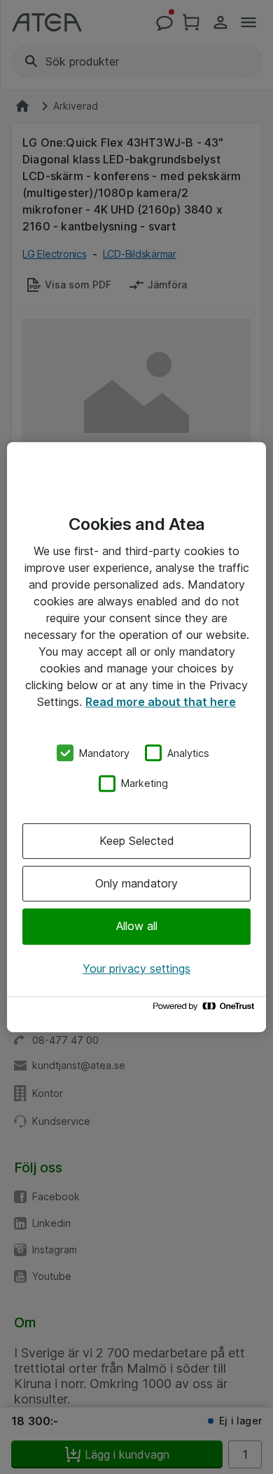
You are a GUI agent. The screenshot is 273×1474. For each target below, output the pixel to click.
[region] (136, 737)
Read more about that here (160, 702)
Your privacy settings (136, 968)
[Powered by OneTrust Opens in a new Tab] (206, 1009)
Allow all (137, 927)
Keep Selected (136, 841)
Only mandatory (136, 883)
